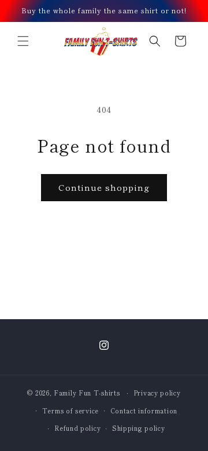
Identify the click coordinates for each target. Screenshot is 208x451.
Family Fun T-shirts (87, 392)
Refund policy (77, 427)
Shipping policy (138, 427)
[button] (23, 41)
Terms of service (70, 410)
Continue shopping (104, 187)
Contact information (143, 410)
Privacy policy (157, 392)
